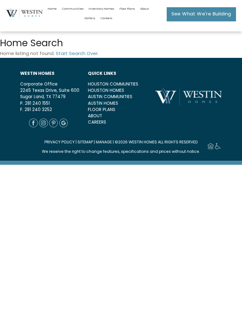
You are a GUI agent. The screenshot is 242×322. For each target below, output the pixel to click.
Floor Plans (127, 9)
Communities (73, 9)
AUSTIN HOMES (103, 104)
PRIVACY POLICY (59, 142)
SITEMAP (85, 142)
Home (52, 9)
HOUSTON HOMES (106, 91)
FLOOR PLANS (101, 110)
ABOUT (95, 116)
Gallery (89, 18)
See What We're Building (201, 14)
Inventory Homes (101, 9)
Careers (106, 18)
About (144, 9)
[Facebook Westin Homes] (33, 126)
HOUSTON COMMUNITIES (113, 84)
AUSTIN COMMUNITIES (110, 97)
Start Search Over (77, 54)
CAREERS (97, 122)
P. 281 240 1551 (35, 104)
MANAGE (104, 142)
